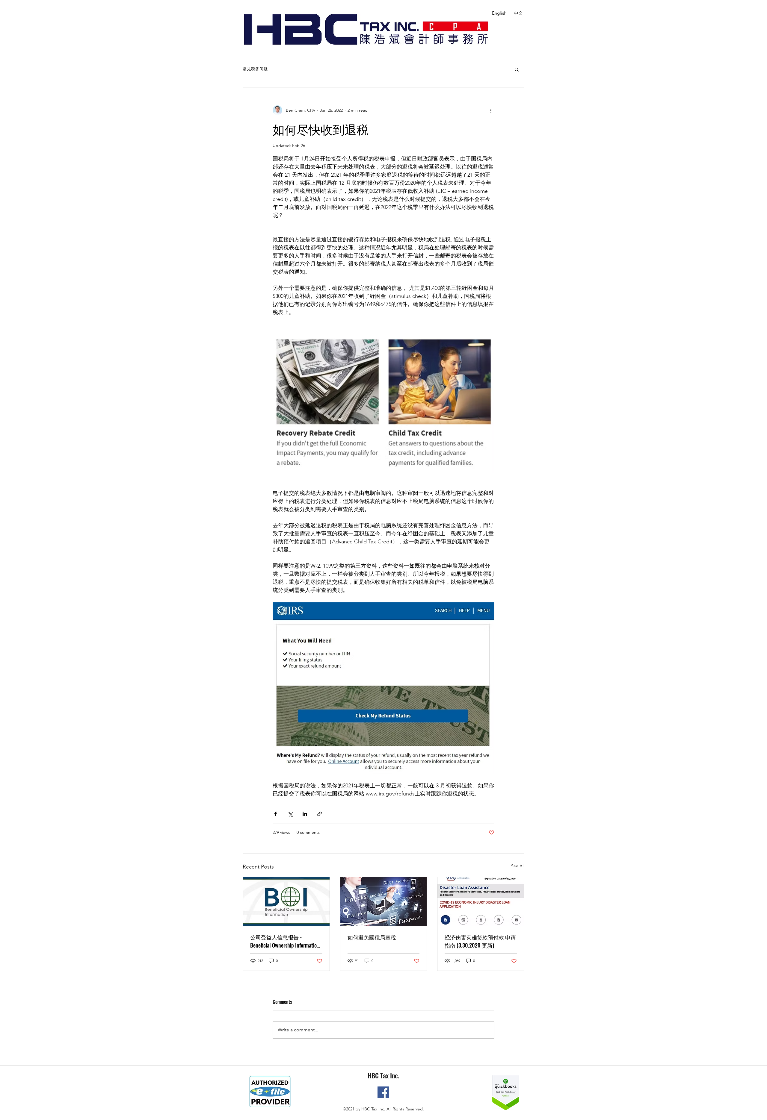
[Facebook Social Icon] (383, 1092)
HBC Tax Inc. (383, 1075)
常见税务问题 (255, 69)
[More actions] (490, 110)
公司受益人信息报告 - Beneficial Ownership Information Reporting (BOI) (284, 941)
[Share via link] (319, 814)
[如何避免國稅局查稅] (383, 901)
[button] (517, 69)
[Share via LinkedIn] (305, 814)
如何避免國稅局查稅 (372, 937)
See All (517, 866)
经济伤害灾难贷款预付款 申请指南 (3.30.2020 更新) (480, 941)
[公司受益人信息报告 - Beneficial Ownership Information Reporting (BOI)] (286, 901)
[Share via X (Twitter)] (290, 814)
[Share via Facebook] (275, 814)
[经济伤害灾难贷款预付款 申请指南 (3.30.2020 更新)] (480, 901)
